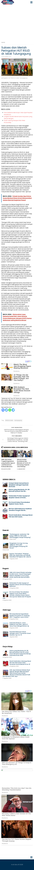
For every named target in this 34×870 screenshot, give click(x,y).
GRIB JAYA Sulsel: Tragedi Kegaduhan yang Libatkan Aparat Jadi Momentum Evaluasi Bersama (8, 463)
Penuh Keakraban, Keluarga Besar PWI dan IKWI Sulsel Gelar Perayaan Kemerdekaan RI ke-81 (20, 662)
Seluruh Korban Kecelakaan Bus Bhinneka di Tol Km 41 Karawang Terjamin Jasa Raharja (23, 463)
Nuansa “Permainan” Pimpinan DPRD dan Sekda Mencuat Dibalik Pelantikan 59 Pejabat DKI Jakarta (20, 555)
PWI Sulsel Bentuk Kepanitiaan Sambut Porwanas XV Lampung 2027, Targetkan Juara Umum (19, 615)
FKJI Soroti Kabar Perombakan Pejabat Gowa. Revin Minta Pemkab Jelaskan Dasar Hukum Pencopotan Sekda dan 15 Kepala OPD (17, 595)
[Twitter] (6, 410)
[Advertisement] (17, 22)
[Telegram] (13, 410)
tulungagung (18, 420)
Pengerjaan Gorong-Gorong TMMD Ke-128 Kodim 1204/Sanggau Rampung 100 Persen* (18, 545)
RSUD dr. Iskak (9, 420)
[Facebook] (3, 410)
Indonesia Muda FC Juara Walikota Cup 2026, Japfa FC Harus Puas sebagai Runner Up (19, 624)
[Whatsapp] (9, 410)
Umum (3, 42)
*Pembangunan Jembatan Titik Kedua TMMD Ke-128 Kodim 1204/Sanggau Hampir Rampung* (20, 535)
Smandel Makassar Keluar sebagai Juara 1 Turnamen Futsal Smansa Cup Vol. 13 (20, 633)
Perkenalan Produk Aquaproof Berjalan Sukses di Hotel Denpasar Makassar (20, 584)
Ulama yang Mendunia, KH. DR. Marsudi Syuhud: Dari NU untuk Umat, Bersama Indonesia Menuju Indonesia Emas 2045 (20, 653)
